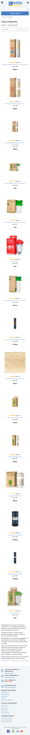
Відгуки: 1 (18, 376)
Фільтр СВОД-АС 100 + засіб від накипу (15, 183)
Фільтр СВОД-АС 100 (15, 613)
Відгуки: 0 (18, 493)
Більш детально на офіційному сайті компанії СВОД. (15, 660)
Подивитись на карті (10, 677)
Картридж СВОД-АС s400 (15, 456)
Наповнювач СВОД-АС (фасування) (15, 378)
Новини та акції (5, 692)
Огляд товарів (4, 709)
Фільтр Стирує (15, 261)
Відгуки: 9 (18, 101)
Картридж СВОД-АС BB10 (15, 535)
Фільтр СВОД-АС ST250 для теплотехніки (15, 222)
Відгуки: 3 (18, 62)
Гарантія (3, 698)
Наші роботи (4, 711)
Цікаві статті (4, 707)
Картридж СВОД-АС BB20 (15, 574)
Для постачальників (6, 721)
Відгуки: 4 (18, 140)
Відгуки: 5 (18, 298)
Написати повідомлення (10, 687)
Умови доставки (5, 694)
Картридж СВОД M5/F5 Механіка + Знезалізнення (15, 64)
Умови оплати (4, 696)
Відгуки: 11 (18, 181)
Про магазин (4, 705)
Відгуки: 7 (18, 259)
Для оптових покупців (6, 720)
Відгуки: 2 (18, 415)
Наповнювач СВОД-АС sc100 (15, 417)
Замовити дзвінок (9, 673)
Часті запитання (5, 712)
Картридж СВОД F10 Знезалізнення (15, 103)
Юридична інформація (7, 700)
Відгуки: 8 (18, 610)
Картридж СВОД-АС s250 (15, 495)
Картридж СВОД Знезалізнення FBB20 (15, 339)
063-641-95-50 (8, 671)
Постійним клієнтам (6, 718)
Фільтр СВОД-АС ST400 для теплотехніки (15, 300)
